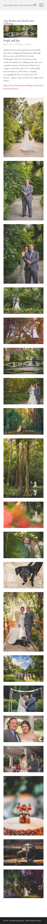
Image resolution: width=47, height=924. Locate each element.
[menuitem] (34, 5)
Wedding (19, 44)
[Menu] (40, 5)
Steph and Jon (12, 40)
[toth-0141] (20, 31)
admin (29, 44)
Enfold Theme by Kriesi (33, 921)
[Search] (34, 5)
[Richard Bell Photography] (19, 5)
